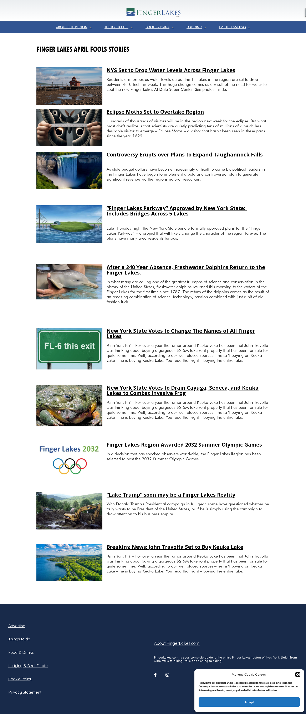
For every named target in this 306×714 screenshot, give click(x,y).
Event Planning (232, 27)
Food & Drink (157, 27)
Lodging (194, 27)
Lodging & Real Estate (28, 665)
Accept (249, 702)
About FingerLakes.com (177, 643)
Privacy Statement (24, 692)
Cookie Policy (20, 678)
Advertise (16, 625)
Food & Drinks (21, 652)
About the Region (71, 27)
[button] (298, 674)
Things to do (116, 27)
